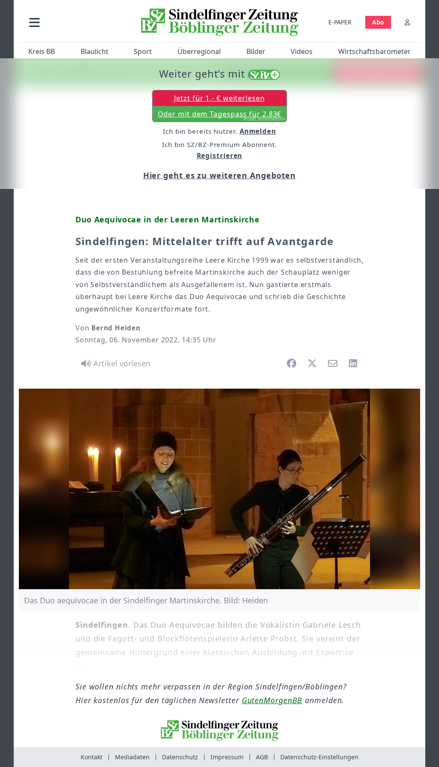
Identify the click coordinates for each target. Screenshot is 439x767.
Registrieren (220, 155)
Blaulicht (94, 51)
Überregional (199, 51)
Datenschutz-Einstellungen (319, 757)
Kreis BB (41, 51)
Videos (302, 51)
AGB (262, 757)
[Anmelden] (407, 22)
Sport (143, 51)
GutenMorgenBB (272, 700)
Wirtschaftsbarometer (374, 51)
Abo (378, 22)
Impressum (227, 757)
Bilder (256, 51)
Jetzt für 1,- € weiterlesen (219, 98)
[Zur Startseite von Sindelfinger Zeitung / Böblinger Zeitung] (219, 22)
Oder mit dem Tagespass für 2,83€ (222, 115)
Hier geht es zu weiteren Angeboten (219, 175)
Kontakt (91, 757)
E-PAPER (340, 22)
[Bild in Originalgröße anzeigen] (219, 489)
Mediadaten (132, 757)
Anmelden (258, 131)
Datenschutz (180, 757)
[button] (76, 22)
